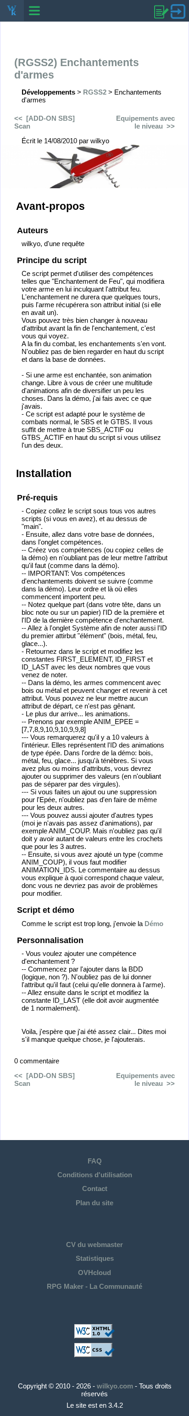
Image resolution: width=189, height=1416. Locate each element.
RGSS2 (94, 92)
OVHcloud (94, 1272)
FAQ (95, 1161)
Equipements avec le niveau (145, 122)
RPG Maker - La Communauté (94, 1286)
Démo (154, 923)
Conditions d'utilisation (94, 1175)
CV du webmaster (94, 1244)
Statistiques (95, 1258)
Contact (94, 1188)
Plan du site (94, 1203)
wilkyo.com (115, 1386)
